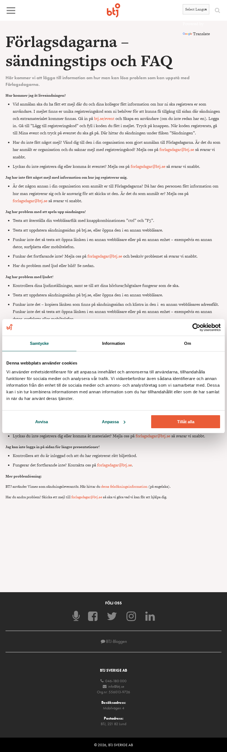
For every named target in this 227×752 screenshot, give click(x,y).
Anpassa (110, 421)
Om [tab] (187, 343)
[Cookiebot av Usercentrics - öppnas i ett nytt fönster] (196, 327)
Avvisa (41, 421)
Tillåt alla (185, 421)
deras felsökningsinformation (124, 486)
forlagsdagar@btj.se (176, 149)
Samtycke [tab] (39, 343)
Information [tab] (113, 343)
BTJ (113, 10)
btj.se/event (104, 118)
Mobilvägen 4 (113, 707)
